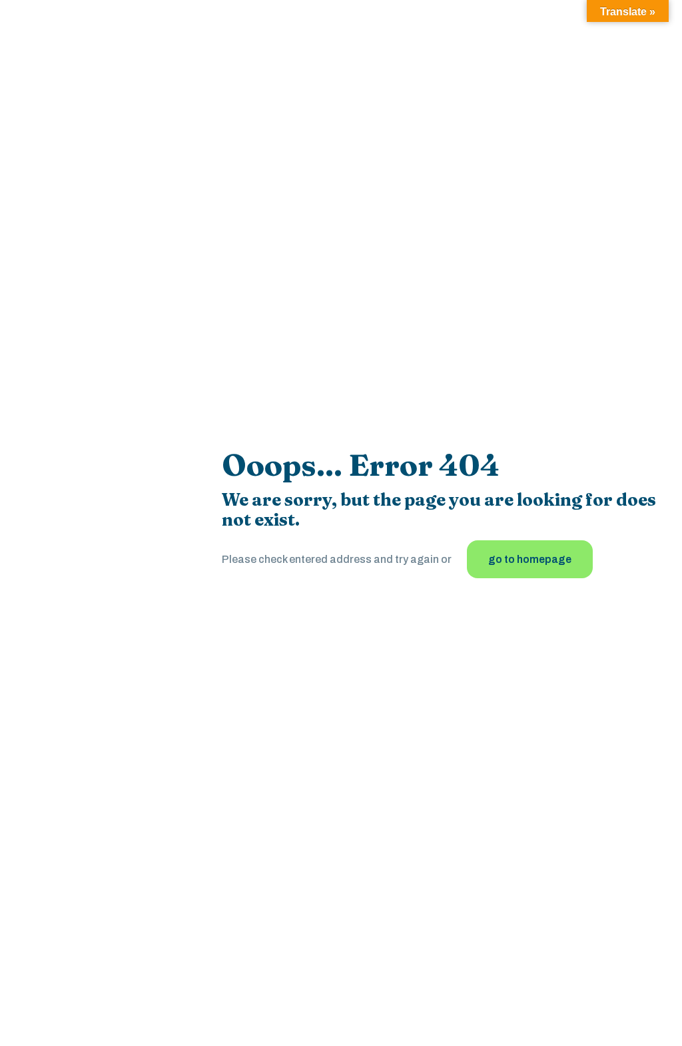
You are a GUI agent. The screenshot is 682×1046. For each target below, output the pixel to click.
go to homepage (529, 559)
